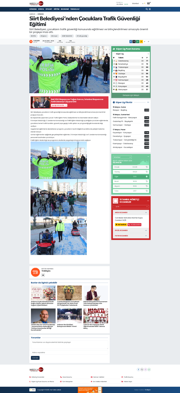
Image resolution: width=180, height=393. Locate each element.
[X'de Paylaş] (134, 41)
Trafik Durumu (128, 377)
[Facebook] (138, 369)
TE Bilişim (46, 271)
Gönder (35, 358)
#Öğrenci (43, 36)
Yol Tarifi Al (122, 225)
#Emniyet (54, 36)
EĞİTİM (56, 9)
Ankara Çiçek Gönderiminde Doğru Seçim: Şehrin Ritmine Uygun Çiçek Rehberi (42, 303)
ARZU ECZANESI (121, 212)
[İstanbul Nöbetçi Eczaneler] (148, 201)
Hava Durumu (67, 377)
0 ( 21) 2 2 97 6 (136, 225)
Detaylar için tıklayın (131, 95)
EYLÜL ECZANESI (121, 230)
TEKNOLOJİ (74, 9)
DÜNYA (41, 9)
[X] (142, 369)
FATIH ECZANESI (121, 236)
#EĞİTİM (33, 36)
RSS (33, 390)
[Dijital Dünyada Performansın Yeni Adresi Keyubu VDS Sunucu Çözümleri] (95, 293)
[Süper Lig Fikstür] (148, 102)
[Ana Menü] (149, 9)
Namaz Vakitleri (98, 377)
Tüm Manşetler (67, 381)
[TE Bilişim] (35, 272)
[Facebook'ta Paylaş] (130, 41)
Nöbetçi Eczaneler (38, 377)
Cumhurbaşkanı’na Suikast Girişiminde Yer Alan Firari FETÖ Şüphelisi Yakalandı (68, 303)
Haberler (32, 14)
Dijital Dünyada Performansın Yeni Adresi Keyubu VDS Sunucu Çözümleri (95, 303)
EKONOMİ (65, 9)
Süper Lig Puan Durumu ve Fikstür (43, 381)
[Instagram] (145, 369)
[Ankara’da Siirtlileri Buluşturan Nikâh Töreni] (69, 316)
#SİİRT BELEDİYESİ (67, 36)
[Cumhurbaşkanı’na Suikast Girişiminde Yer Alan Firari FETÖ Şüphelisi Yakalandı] (69, 293)
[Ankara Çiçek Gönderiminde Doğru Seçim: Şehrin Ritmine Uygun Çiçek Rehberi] (43, 293)
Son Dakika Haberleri (100, 381)
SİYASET (49, 9)
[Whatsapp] (149, 369)
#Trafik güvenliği (82, 36)
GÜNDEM (33, 9)
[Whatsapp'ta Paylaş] (137, 41)
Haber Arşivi (128, 381)
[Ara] (147, 9)
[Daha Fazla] (141, 41)
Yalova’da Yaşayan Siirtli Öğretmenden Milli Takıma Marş (94, 326)
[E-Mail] (43, 275)
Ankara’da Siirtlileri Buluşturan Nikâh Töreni (67, 325)
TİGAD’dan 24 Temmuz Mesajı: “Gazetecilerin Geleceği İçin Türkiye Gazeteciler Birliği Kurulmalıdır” (43, 327)
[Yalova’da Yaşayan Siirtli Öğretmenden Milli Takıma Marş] (95, 316)
